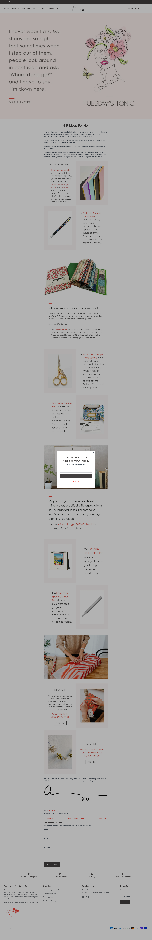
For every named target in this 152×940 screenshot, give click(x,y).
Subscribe (76, 476)
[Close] (93, 453)
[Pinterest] (78, 481)
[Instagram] (76, 481)
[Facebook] (73, 481)
